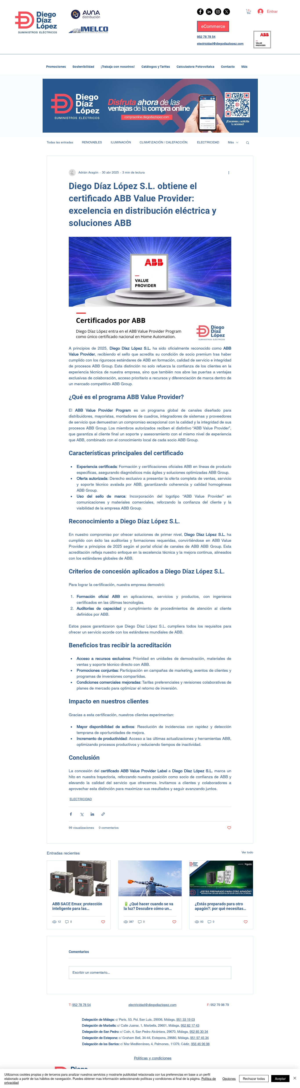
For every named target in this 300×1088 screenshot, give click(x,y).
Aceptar (280, 1078)
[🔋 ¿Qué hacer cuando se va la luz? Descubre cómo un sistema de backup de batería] (150, 878)
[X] (226, 11)
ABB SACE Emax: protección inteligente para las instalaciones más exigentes (77, 906)
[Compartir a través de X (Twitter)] (82, 814)
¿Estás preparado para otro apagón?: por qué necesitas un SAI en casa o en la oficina (220, 906)
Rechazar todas (254, 1078)
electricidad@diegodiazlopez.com (220, 43)
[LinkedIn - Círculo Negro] (209, 11)
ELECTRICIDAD (208, 142)
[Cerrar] (294, 1078)
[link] (249, 11)
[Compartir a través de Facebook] (71, 814)
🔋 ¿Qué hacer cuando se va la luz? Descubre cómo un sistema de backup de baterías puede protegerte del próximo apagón (150, 906)
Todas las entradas (60, 142)
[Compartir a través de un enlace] (103, 814)
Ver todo (247, 852)
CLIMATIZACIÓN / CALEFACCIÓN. (164, 142)
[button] (248, 142)
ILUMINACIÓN (121, 142)
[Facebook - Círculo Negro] (200, 11)
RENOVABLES (92, 142)
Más (231, 142)
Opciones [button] (229, 1078)
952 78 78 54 (206, 36)
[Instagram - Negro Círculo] (218, 11)
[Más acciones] (228, 172)
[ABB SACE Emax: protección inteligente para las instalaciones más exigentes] (78, 878)
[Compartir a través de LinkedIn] (92, 814)
